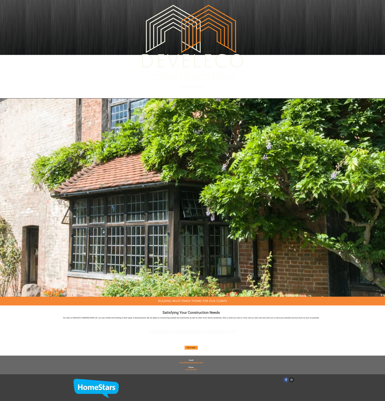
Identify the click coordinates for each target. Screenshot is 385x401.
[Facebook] (286, 379)
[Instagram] (291, 379)
